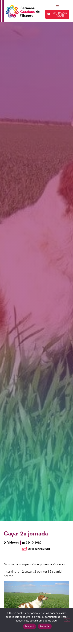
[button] (57, 6)
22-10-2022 (33, 542)
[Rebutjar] (67, 620)
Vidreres (13, 542)
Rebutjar (45, 626)
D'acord (29, 626)
